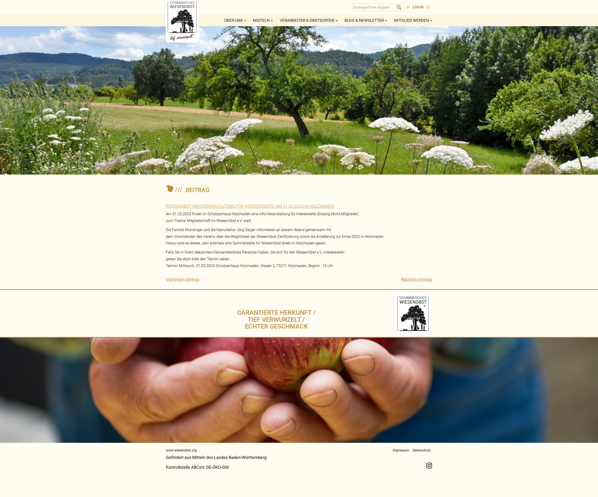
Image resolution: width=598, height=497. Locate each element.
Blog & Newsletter (365, 20)
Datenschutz (422, 450)
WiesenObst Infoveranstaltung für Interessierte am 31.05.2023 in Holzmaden (250, 206)
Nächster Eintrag (416, 279)
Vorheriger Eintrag (182, 279)
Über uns (234, 20)
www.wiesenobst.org (181, 450)
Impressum (401, 450)
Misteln (262, 20)
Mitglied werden (412, 20)
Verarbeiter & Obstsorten (307, 20)
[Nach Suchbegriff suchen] (399, 7)
